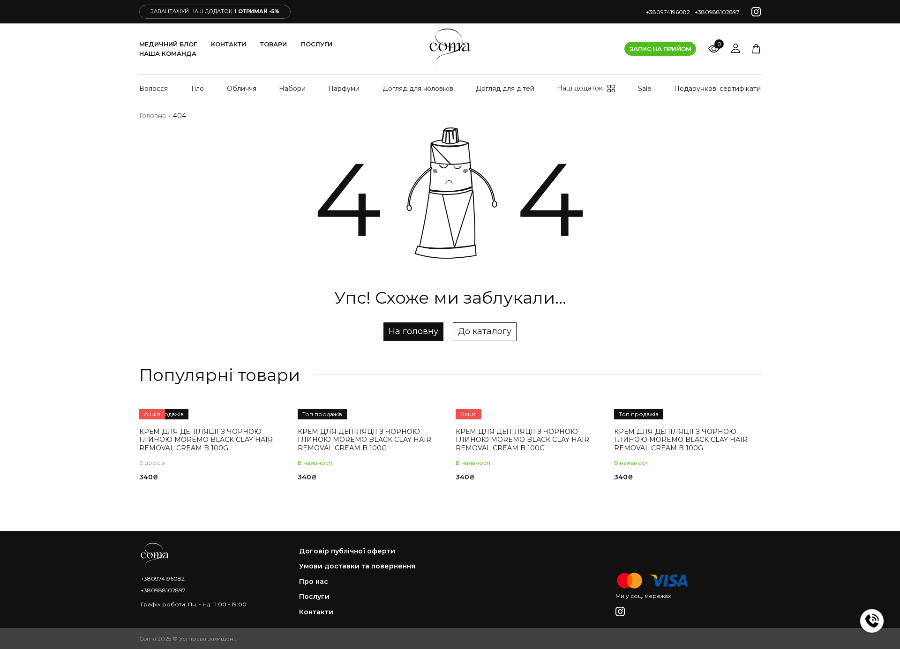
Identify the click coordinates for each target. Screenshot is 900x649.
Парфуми (344, 88)
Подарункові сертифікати (717, 88)
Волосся (153, 88)
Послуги (316, 44)
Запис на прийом (660, 48)
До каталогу (484, 331)
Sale (645, 88)
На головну (413, 331)
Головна (152, 116)
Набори (292, 88)
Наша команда (167, 53)
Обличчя (241, 88)
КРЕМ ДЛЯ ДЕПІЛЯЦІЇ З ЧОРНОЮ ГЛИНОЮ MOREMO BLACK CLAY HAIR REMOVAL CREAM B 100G (206, 439)
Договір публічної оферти (347, 551)
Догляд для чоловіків (417, 88)
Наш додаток (580, 88)
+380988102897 (717, 11)
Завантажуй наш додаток (214, 11)
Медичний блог (168, 44)
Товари (273, 44)
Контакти (228, 44)
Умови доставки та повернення (357, 566)
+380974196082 (668, 11)
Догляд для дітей (505, 88)
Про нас (313, 582)
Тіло (197, 88)
